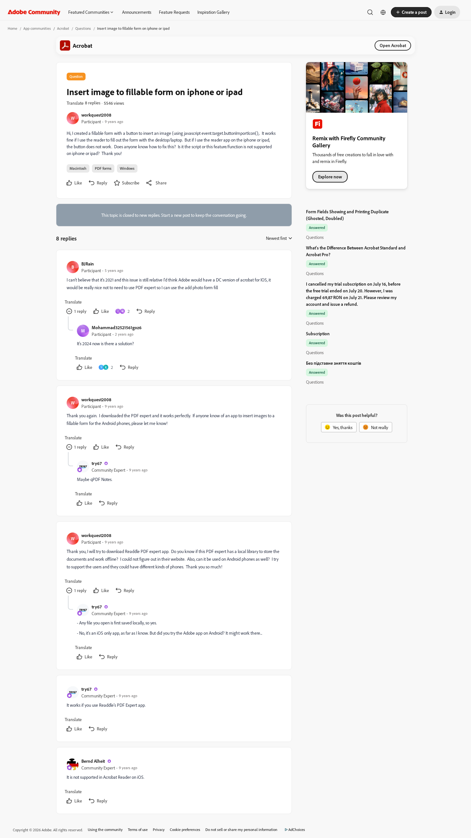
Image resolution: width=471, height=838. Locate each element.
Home (12, 28)
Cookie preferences (185, 829)
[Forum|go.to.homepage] (34, 12)
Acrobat (63, 28)
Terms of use (138, 829)
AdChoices (296, 829)
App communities (37, 28)
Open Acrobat (393, 45)
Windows (127, 168)
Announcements (136, 12)
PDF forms (103, 168)
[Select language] (383, 12)
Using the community (105, 829)
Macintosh (78, 168)
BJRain (87, 263)
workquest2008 (96, 115)
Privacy (159, 829)
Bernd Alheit (93, 761)
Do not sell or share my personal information (241, 829)
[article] (173, 288)
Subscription (318, 333)
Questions (83, 28)
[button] (411, 12)
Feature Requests (174, 12)
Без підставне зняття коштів (333, 363)
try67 (97, 463)
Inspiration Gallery (213, 12)
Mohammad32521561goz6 (117, 327)
